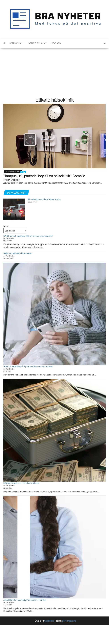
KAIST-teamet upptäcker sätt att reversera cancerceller (28, 235)
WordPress (49, 620)
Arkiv (5, 226)
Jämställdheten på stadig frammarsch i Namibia (24, 599)
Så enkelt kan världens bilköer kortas (44, 199)
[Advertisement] (54, 70)
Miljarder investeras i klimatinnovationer (21, 483)
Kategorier (16, 42)
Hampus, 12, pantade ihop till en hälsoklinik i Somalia (44, 175)
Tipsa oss (56, 42)
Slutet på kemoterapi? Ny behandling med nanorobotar (28, 366)
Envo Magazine (69, 620)
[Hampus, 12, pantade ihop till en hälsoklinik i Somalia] (54, 135)
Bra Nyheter (13, 180)
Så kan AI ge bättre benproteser (17, 253)
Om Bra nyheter (37, 42)
